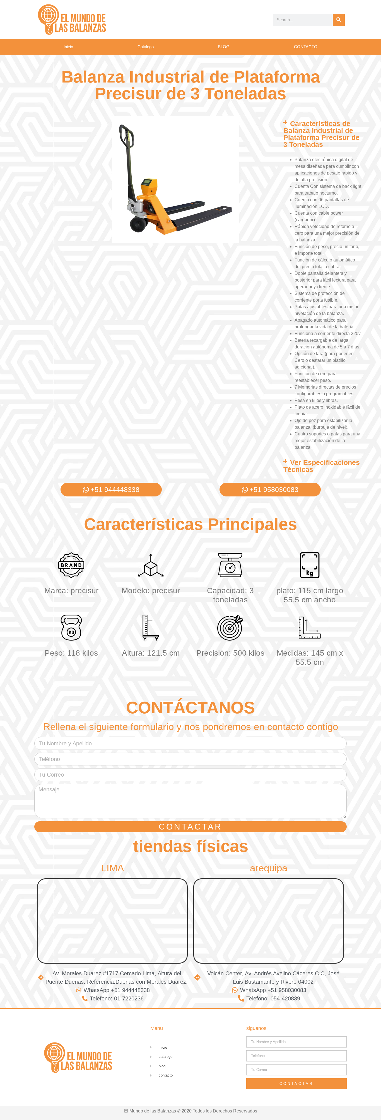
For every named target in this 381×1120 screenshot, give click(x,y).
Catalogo (146, 46)
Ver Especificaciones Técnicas (321, 466)
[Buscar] (339, 20)
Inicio (68, 46)
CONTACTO (305, 46)
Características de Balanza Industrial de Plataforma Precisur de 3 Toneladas (321, 134)
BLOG (224, 46)
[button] (323, 134)
